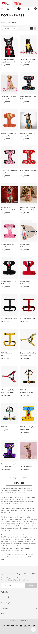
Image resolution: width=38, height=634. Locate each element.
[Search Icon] (8, 9)
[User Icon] (29, 9)
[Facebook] (3, 597)
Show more (19, 483)
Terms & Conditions (21, 580)
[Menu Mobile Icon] (2, 9)
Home (3, 22)
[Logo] (19, 9)
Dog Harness (11, 22)
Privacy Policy (6, 580)
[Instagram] (9, 597)
